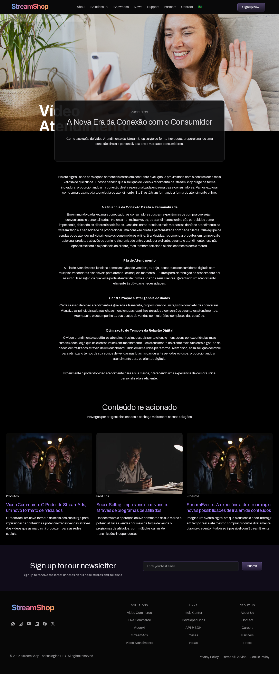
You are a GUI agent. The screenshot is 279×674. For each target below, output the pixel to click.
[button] (99, 7)
